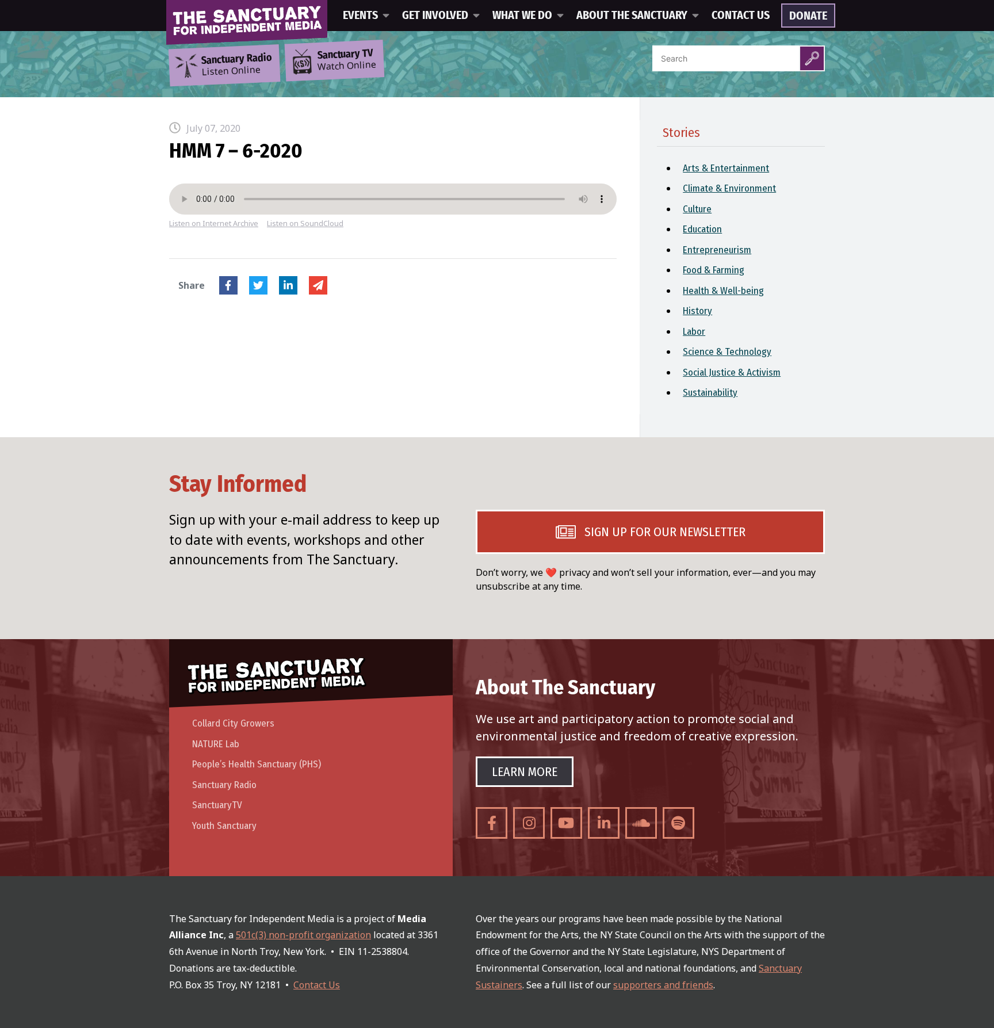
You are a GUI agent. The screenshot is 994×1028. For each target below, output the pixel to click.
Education (702, 229)
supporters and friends (663, 985)
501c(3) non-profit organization (303, 934)
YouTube (566, 823)
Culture (697, 209)
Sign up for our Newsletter (665, 532)
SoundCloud (641, 823)
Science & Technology (727, 352)
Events (360, 15)
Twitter (258, 285)
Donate (808, 16)
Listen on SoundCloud (305, 223)
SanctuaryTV (217, 805)
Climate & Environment (729, 188)
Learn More (524, 771)
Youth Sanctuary (224, 826)
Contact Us (741, 15)
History (697, 311)
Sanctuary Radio (224, 785)
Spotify (678, 823)
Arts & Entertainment (726, 168)
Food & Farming (713, 270)
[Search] (812, 58)
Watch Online (347, 60)
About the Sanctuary (631, 15)
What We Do (522, 15)
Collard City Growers (233, 723)
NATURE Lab (215, 744)
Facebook (228, 285)
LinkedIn (288, 285)
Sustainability (710, 393)
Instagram (529, 823)
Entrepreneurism (717, 250)
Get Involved (435, 15)
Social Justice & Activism (732, 372)
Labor (694, 332)
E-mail (318, 285)
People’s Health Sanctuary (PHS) (256, 764)
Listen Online (236, 65)
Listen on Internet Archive (213, 223)
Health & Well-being (723, 291)
